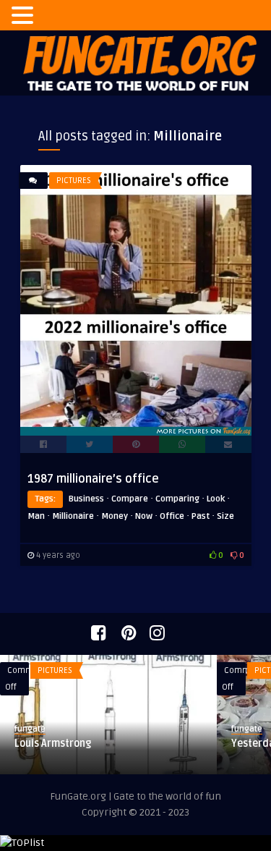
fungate (109, 729)
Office (172, 516)
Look (216, 499)
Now (143, 516)
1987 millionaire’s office (93, 479)
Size (225, 516)
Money (114, 516)
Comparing (177, 499)
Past (201, 516)
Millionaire (73, 516)
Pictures (73, 180)
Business (86, 499)
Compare (129, 499)
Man (36, 516)
